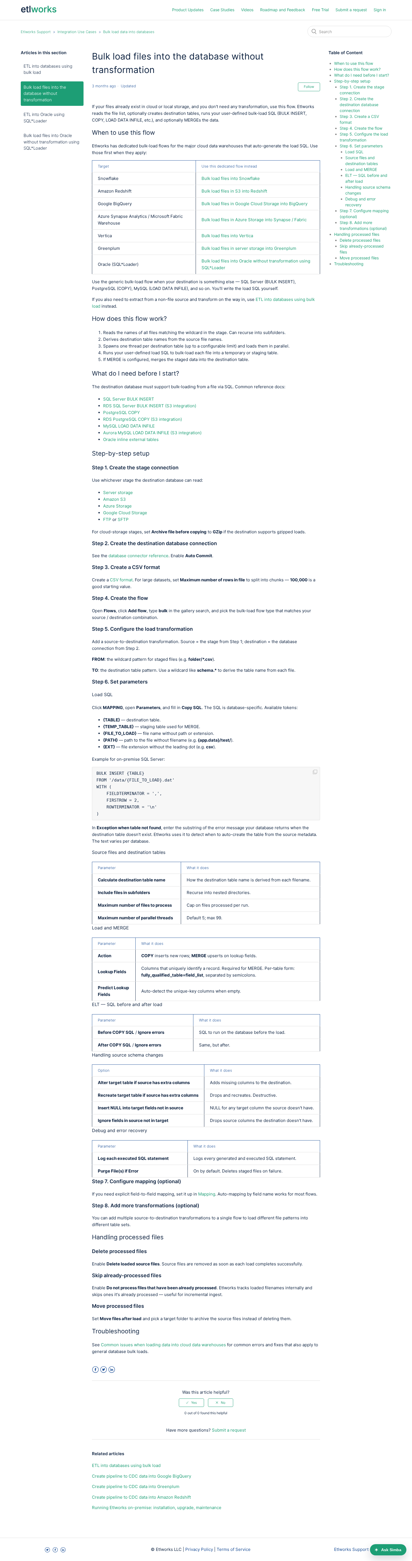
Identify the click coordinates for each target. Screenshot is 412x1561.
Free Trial (320, 9)
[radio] (191, 1402)
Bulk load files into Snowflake (231, 178)
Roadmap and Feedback (282, 9)
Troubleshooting (349, 263)
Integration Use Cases (76, 31)
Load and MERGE (361, 169)
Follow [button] (309, 86)
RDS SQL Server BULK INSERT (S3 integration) (149, 405)
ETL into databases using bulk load (48, 69)
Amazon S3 (114, 499)
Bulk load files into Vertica (227, 235)
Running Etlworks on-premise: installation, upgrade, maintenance (156, 1507)
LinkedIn (111, 1369)
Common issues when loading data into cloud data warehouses (163, 1344)
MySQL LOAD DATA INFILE (129, 426)
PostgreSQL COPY (121, 412)
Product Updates (187, 9)
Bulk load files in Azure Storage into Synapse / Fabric (254, 219)
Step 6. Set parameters (361, 145)
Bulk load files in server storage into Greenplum (249, 248)
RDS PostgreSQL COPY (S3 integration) (142, 419)
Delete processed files (360, 240)
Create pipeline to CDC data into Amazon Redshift (141, 1497)
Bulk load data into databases (128, 31)
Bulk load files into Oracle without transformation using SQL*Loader (51, 142)
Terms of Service (234, 1549)
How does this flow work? (357, 69)
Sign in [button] (380, 9)
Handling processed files (356, 234)
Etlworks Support (36, 31)
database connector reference (138, 555)
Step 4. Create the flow (361, 128)
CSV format (121, 579)
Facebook (95, 1369)
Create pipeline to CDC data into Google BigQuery (141, 1476)
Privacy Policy (199, 1549)
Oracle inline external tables (131, 439)
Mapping (206, 1194)
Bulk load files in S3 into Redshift (234, 191)
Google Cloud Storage (125, 512)
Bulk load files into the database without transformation (45, 93)
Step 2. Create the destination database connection (359, 104)
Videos (247, 9)
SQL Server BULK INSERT (128, 399)
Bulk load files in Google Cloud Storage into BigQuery (254, 203)
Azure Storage (117, 506)
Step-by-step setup (352, 81)
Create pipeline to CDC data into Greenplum (135, 1486)
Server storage (118, 492)
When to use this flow (353, 63)
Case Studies (222, 9)
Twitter (103, 1369)
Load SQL (354, 151)
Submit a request (351, 9)
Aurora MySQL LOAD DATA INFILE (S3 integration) (152, 432)
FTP (107, 519)
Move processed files (359, 257)
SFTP (123, 519)
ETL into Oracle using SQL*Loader (44, 118)
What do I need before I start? (361, 75)
